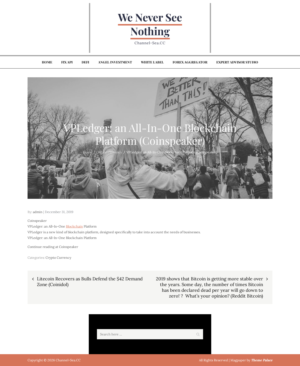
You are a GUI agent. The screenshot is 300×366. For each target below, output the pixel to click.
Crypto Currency (58, 257)
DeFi (85, 62)
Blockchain (74, 226)
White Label (152, 62)
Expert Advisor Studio (237, 62)
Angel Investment (115, 62)
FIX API (67, 62)
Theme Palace (261, 360)
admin (37, 212)
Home (47, 62)
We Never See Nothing (150, 24)
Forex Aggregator (190, 62)
